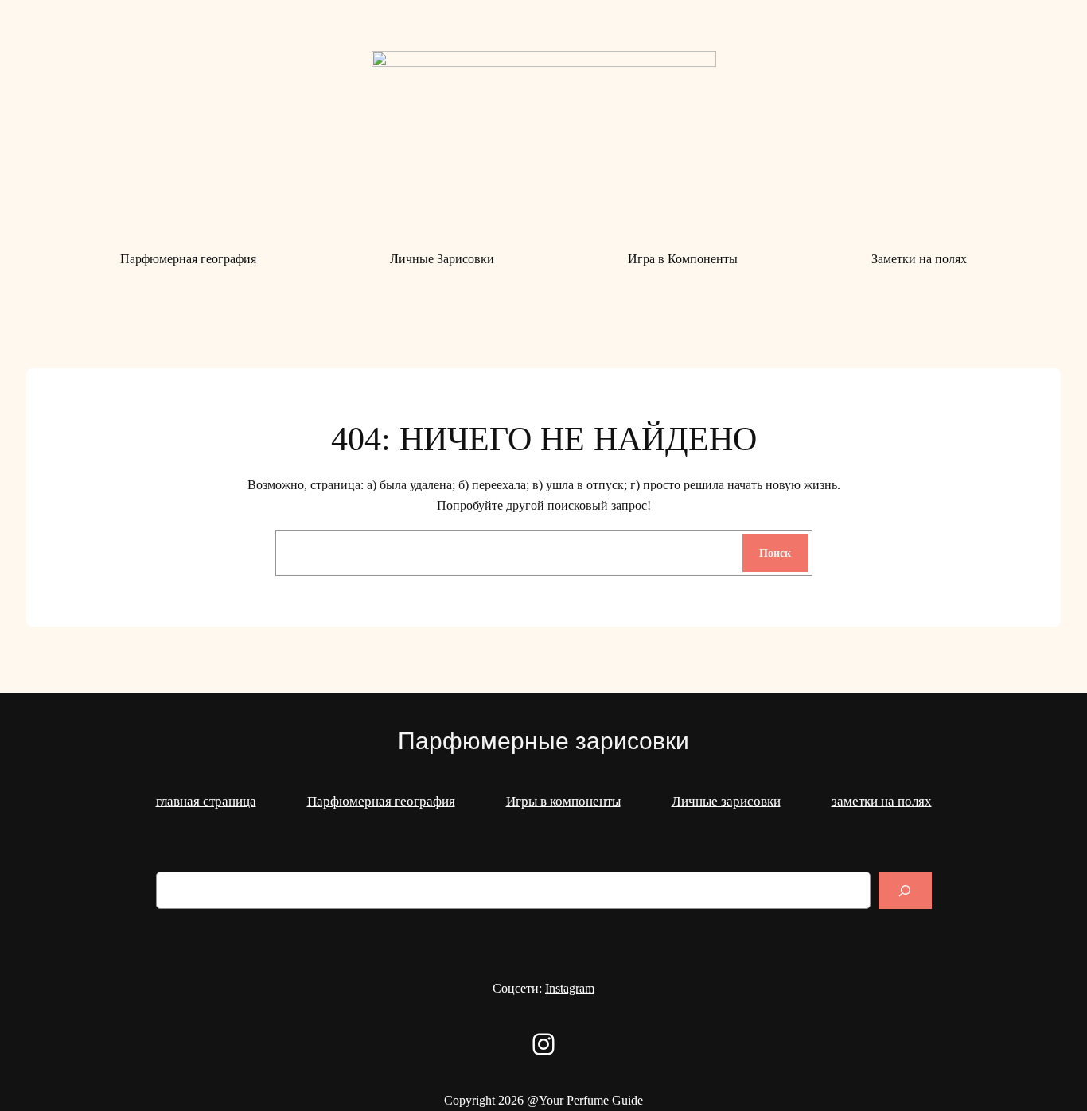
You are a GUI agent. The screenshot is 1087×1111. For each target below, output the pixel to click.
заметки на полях (882, 801)
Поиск (775, 552)
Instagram (569, 988)
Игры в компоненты (563, 801)
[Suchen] (905, 890)
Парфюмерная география (381, 801)
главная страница (206, 801)
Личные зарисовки (726, 801)
